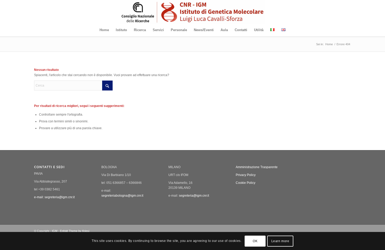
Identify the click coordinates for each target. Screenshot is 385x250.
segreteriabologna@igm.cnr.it (122, 195)
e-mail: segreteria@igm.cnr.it (54, 197)
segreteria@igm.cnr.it (194, 195)
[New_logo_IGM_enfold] (192, 12)
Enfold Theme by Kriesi (74, 230)
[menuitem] (104, 30)
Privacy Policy (246, 175)
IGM (54, 230)
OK (255, 241)
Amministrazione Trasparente (257, 167)
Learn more (280, 241)
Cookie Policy (245, 183)
